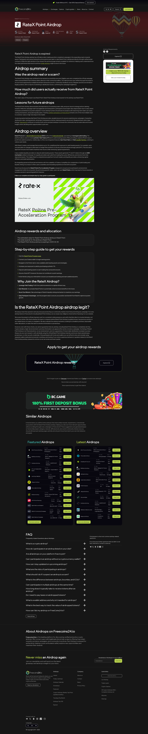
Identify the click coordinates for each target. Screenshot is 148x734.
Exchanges (54, 9)
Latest (55, 675)
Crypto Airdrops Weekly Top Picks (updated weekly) (63, 693)
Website (18, 40)
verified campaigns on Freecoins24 (59, 113)
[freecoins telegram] (90, 546)
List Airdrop (128, 9)
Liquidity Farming (81, 140)
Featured (56, 689)
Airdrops (45, 9)
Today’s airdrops (58, 679)
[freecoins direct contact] (102, 547)
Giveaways (56, 685)
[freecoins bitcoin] (95, 547)
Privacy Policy (81, 685)
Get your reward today (118, 78)
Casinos (61, 9)
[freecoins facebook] (100, 547)
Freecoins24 (23, 122)
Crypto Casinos (105, 686)
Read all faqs (31, 616)
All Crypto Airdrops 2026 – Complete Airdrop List (108, 691)
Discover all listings (83, 522)
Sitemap (103, 699)
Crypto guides (70, 9)
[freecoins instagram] (97, 547)
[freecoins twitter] (93, 547)
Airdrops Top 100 (58, 701)
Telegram (25, 40)
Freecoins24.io (31, 637)
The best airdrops (34, 522)
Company (80, 671)
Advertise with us (112, 675)
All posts (104, 695)
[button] (108, 9)
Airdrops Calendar (58, 682)
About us (84, 9)
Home (16, 18)
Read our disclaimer (33, 685)
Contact (91, 9)
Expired (55, 705)
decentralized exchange (34, 136)
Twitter (84, 378)
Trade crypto (105, 683)
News (78, 9)
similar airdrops (45, 63)
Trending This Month (59, 698)
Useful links (104, 671)
